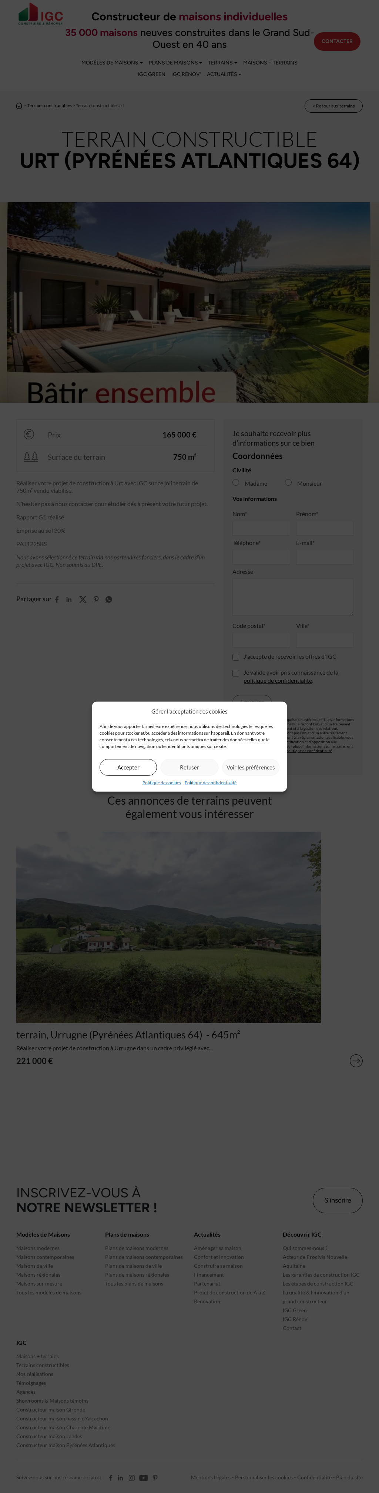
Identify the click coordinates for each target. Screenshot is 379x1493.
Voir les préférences (251, 767)
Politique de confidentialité (211, 782)
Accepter (128, 767)
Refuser (189, 767)
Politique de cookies (161, 782)
